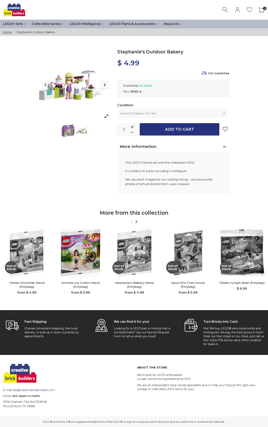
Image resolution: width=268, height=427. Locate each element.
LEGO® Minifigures (85, 24)
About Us (171, 24)
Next (104, 85)
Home (7, 32)
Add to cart (179, 129)
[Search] (226, 9)
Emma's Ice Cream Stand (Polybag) (80, 285)
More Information (138, 146)
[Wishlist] (249, 9)
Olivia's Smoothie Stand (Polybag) (27, 285)
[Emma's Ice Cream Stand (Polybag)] (81, 253)
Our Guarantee (218, 73)
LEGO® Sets (13, 24)
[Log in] (237, 9)
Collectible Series (46, 24)
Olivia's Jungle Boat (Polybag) (242, 283)
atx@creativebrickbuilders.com (34, 390)
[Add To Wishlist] (225, 129)
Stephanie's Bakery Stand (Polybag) (134, 285)
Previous (46, 85)
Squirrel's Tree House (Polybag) (188, 285)
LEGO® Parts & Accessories (132, 24)
